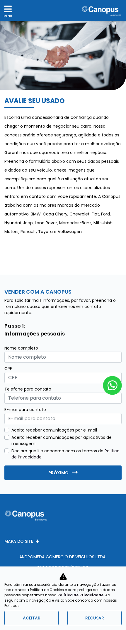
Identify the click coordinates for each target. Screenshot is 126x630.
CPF (8, 369)
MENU (8, 16)
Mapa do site (18, 541)
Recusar (94, 618)
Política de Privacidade (80, 595)
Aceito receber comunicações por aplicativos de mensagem (61, 440)
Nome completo (21, 348)
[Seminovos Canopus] (101, 10)
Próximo (58, 473)
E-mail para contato (25, 409)
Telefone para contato (27, 389)
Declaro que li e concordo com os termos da (65, 454)
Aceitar (31, 618)
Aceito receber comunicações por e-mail (54, 430)
